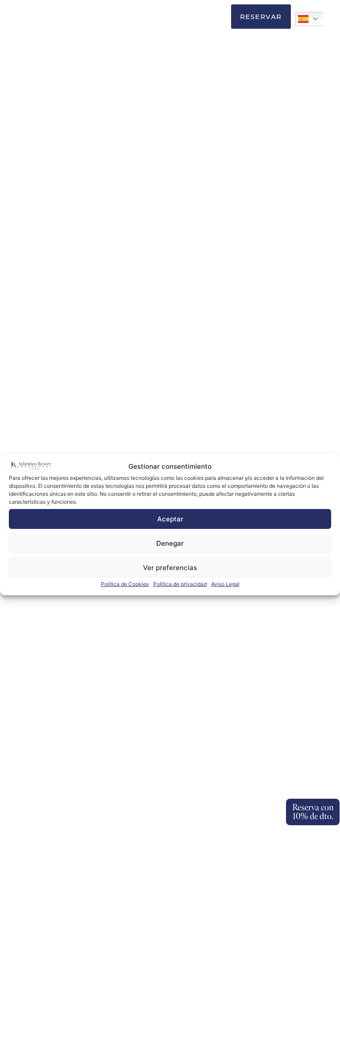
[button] (216, 17)
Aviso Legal (225, 584)
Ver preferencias (170, 567)
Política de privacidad (180, 584)
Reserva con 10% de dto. (313, 812)
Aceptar (170, 519)
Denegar (170, 543)
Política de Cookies (125, 584)
